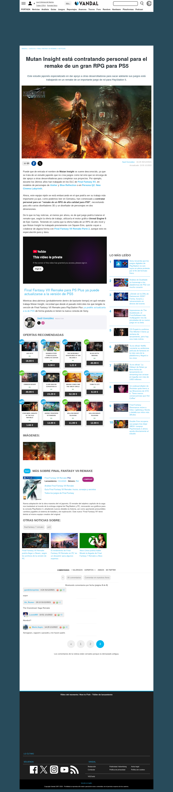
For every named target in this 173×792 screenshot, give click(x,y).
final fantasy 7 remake (34, 527)
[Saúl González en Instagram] (43, 323)
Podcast (139, 9)
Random (106, 9)
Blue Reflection (68, 185)
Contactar (91, 770)
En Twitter (111, 570)
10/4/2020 (62, 481)
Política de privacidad (117, 770)
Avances (82, 9)
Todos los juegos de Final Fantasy (59, 493)
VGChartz (91, 776)
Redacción (92, 766)
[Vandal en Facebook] (33, 769)
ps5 (49, 527)
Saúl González (128, 162)
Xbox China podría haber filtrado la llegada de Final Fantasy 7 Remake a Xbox (91, 553)
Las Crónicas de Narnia (45, 2)
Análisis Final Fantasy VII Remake (59, 485)
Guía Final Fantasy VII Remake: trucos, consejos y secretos (70, 489)
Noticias (36, 9)
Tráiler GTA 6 (41, 5)
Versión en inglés (86, 783)
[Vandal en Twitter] (43, 769)
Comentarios (63, 570)
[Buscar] (141, 3)
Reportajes (72, 9)
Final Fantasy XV (87, 182)
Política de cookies (138, 770)
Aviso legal (135, 766)
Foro (99, 9)
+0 (63, 590)
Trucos (91, 9)
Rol (77, 481)
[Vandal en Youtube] (64, 769)
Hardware (116, 9)
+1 (59, 602)
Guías (53, 9)
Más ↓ (68, 3)
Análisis (45, 9)
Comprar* (88, 479)
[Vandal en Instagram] (54, 769)
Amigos (101, 570)
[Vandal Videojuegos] (86, 3)
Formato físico (52, 5)
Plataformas (128, 9)
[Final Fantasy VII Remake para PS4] (32, 488)
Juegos (61, 9)
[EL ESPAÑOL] (149, 3)
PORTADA (25, 9)
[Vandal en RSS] (74, 769)
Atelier (53, 185)
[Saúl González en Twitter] (39, 323)
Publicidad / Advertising (118, 766)
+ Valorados (77, 570)
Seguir (27, 471)
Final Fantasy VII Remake (56, 477)
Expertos (89, 570)
